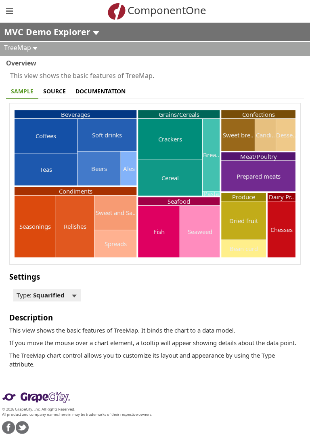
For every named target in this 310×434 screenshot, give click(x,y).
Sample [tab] (22, 91)
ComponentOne (167, 10)
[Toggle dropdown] (74, 295)
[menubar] (47, 295)
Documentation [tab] (100, 91)
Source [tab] (54, 91)
